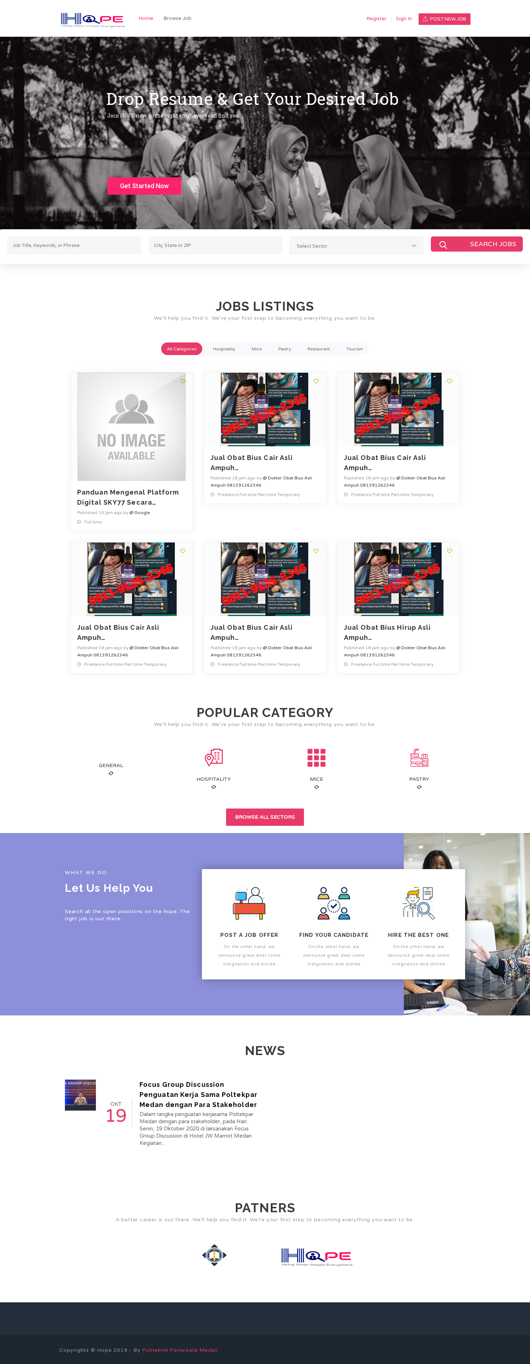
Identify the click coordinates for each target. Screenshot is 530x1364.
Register (376, 18)
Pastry (284, 348)
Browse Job (177, 18)
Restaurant (319, 348)
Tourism (354, 348)
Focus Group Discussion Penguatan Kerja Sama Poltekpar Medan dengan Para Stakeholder (198, 1094)
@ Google (139, 512)
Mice (257, 348)
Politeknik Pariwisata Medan (180, 1350)
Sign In (404, 18)
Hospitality (224, 348)
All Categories (181, 348)
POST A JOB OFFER (249, 935)
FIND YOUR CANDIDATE (333, 935)
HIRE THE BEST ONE (418, 935)
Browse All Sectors (265, 817)
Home (145, 18)
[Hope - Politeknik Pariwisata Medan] (96, 18)
